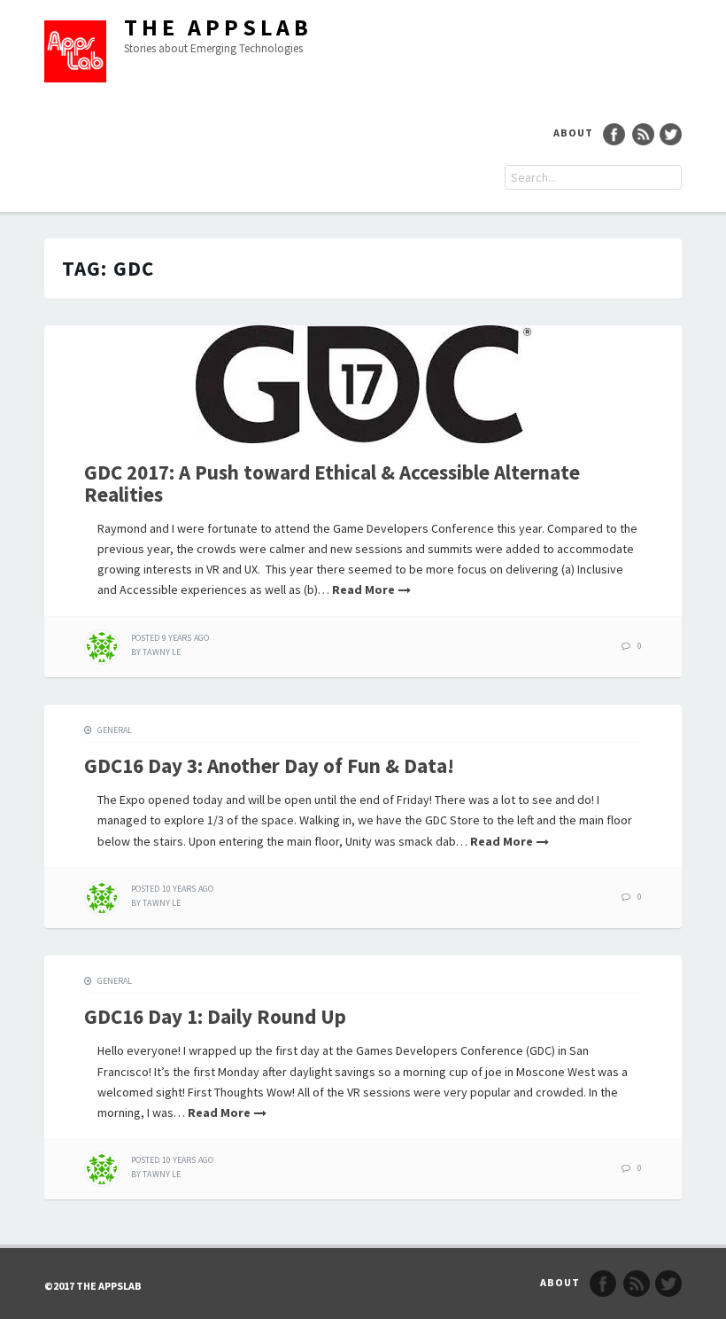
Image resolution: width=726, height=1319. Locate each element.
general (114, 730)
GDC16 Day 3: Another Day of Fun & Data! (269, 765)
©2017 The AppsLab (93, 1285)
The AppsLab (218, 27)
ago (170, 638)
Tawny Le (162, 652)
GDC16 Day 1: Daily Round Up (215, 1016)
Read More (363, 589)
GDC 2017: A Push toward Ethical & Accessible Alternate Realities (332, 483)
